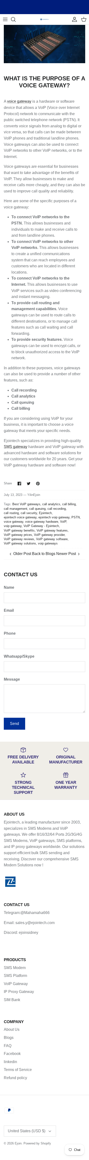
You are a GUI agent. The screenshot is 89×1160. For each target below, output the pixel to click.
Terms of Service (18, 1070)
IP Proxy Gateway (19, 992)
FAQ (7, 1046)
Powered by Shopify (37, 1143)
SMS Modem (15, 968)
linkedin (10, 1062)
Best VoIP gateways (26, 504)
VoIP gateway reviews (19, 539)
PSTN (75, 517)
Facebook (12, 1054)
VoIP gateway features (52, 530)
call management (15, 508)
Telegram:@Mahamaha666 (27, 913)
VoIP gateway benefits (19, 530)
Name (9, 587)
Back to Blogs (43, 554)
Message (12, 679)
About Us (11, 1029)
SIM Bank (12, 1000)
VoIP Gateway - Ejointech (41, 526)
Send (14, 724)
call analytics (51, 504)
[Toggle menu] (5, 19)
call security (29, 513)
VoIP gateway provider (49, 535)
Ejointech (45, 513)
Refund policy (15, 1078)
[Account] (73, 19)
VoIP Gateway (16, 984)
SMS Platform (15, 976)
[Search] (15, 19)
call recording (56, 508)
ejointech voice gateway (20, 517)
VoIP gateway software (52, 539)
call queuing (37, 508)
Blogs (9, 1038)
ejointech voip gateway (54, 517)
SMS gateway (15, 447)
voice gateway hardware (41, 521)
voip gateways (48, 543)
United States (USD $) (26, 1131)
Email (9, 610)
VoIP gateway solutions (20, 543)
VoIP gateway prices (18, 535)
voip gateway (13, 526)
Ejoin (18, 1143)
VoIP (63, 521)
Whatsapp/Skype (19, 656)
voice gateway (19, 101)
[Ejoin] (44, 19)
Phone (10, 633)
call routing (11, 513)
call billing (69, 504)
